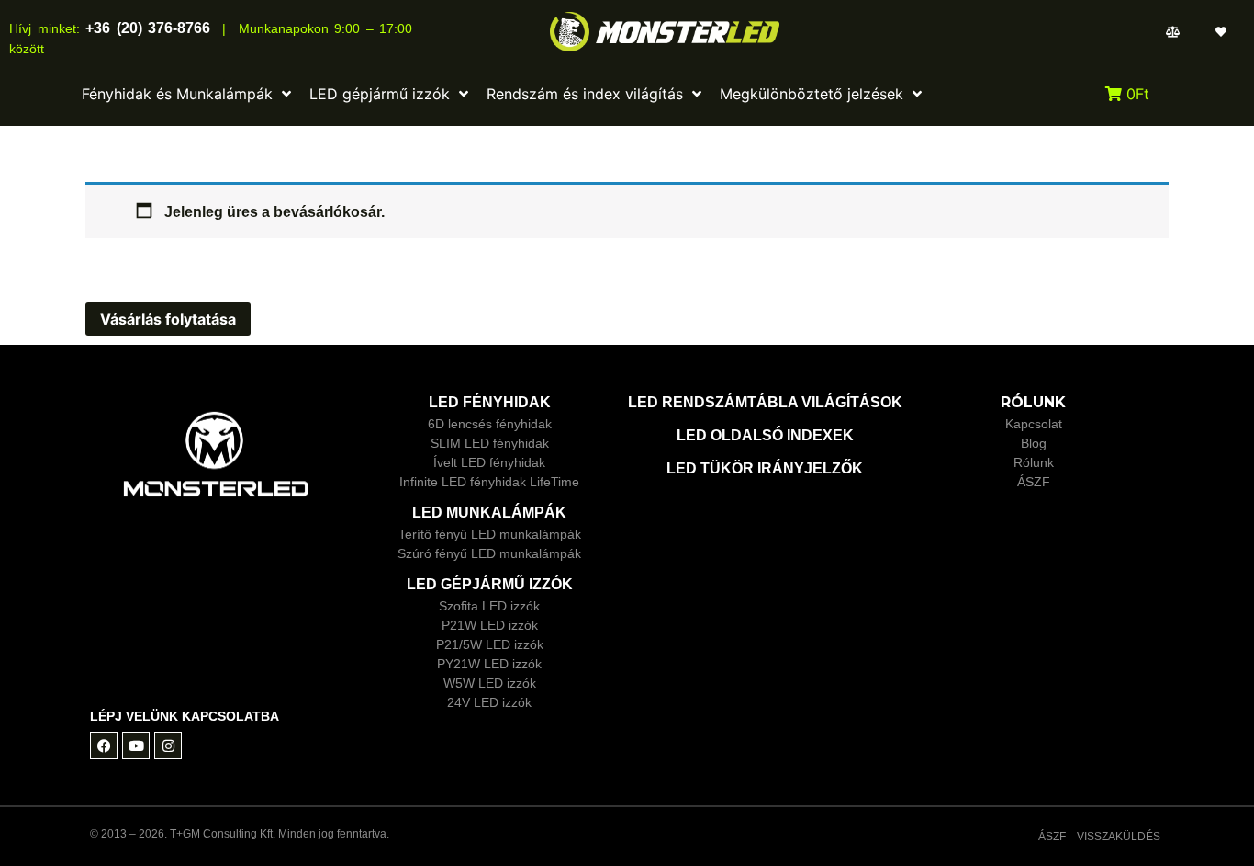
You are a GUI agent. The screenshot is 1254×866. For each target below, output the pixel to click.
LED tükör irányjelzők (764, 468)
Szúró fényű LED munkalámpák (489, 553)
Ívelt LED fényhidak (489, 462)
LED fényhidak (490, 402)
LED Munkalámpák (489, 512)
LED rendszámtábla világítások (765, 402)
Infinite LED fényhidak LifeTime (489, 481)
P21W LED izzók (490, 625)
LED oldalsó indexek (765, 435)
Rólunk (1033, 462)
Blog (1034, 443)
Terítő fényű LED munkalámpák (489, 534)
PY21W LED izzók (489, 663)
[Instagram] (168, 745)
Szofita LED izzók (489, 605)
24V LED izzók (489, 702)
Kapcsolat (1033, 423)
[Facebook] (104, 745)
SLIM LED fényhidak (490, 443)
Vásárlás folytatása (168, 319)
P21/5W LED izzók (489, 644)
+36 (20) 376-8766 (145, 28)
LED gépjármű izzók (490, 584)
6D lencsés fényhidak (490, 423)
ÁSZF (1033, 481)
